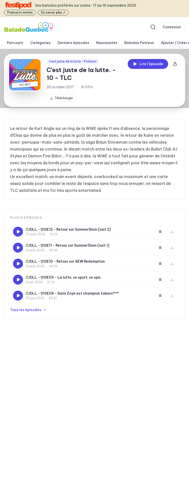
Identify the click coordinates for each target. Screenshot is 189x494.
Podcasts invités (20, 12)
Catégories (40, 43)
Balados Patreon (139, 43)
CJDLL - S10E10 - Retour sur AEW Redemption (65, 261)
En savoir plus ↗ (53, 12)
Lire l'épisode (151, 64)
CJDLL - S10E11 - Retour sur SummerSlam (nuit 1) (67, 245)
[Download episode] (172, 232)
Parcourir (15, 43)
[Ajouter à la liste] (160, 232)
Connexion (172, 27)
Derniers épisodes (73, 43)
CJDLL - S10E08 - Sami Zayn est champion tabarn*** (72, 293)
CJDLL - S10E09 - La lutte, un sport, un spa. (63, 277)
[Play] (18, 232)
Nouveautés (106, 43)
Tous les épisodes (25, 310)
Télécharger (64, 98)
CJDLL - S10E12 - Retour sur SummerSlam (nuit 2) (68, 229)
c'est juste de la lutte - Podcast (73, 61)
